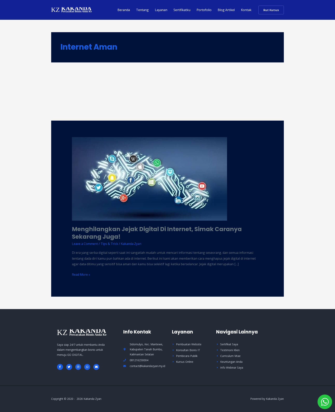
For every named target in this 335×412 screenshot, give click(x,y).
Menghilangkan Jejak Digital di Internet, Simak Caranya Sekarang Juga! (157, 233)
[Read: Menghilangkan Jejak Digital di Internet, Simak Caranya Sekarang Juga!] (149, 178)
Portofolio (204, 10)
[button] (271, 10)
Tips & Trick (109, 244)
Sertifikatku (182, 10)
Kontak (246, 10)
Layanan (161, 10)
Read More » (81, 274)
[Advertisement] (167, 91)
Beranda (123, 10)
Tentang (142, 10)
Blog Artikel (226, 10)
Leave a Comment (85, 244)
